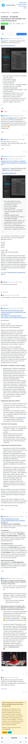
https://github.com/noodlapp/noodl (10, 315)
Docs (24, 6)
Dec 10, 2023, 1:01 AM (18, 139)
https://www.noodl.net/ (7, 45)
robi (3, 677)
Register (5, 732)
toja (3, 295)
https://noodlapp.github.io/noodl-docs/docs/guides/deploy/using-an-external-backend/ (13, 520)
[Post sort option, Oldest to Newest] (3, 34)
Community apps (21, 4)
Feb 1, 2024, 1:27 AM (13, 677)
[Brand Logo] (3, 5)
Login (9, 732)
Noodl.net (21, 417)
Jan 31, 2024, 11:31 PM (18, 516)
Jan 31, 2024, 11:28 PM (18, 308)
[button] (2, 742)
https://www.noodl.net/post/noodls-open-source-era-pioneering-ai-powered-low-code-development (13, 312)
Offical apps (22, 2)
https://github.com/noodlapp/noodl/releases (13, 317)
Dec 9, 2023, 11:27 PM (18, 38)
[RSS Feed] (25, 23)
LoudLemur (5, 158)
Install (25, 8)
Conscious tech (4, 688)
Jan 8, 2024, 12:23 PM (14, 295)
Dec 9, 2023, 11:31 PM (18, 115)
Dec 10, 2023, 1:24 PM (17, 158)
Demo (20, 6)
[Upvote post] (23, 111)
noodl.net (3, 41)
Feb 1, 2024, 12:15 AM (18, 578)
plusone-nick (6, 38)
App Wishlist (5, 23)
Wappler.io (12, 118)
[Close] (25, 703)
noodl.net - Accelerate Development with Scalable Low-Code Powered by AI (14, 162)
